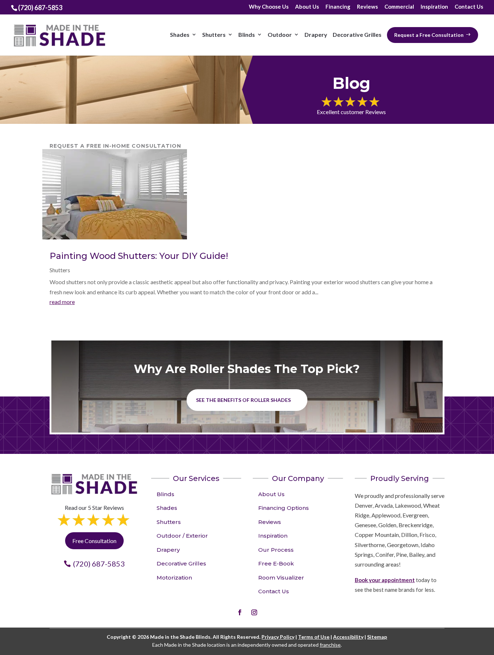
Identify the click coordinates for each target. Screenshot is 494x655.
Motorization (174, 577)
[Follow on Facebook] (240, 612)
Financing (337, 7)
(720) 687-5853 (99, 563)
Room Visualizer (281, 577)
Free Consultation (94, 540)
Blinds (246, 34)
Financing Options (283, 507)
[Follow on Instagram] (254, 612)
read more (62, 301)
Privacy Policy (277, 637)
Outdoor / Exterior (182, 535)
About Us (307, 7)
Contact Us (469, 7)
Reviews (367, 7)
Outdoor (280, 34)
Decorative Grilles (357, 34)
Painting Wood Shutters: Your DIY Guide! (139, 256)
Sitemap (377, 637)
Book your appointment (385, 580)
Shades (179, 34)
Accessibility (348, 637)
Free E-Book (276, 563)
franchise (330, 645)
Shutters (214, 34)
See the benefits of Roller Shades (243, 400)
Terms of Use (313, 637)
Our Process (276, 549)
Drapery (316, 34)
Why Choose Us (269, 7)
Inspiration (434, 7)
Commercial (399, 7)
